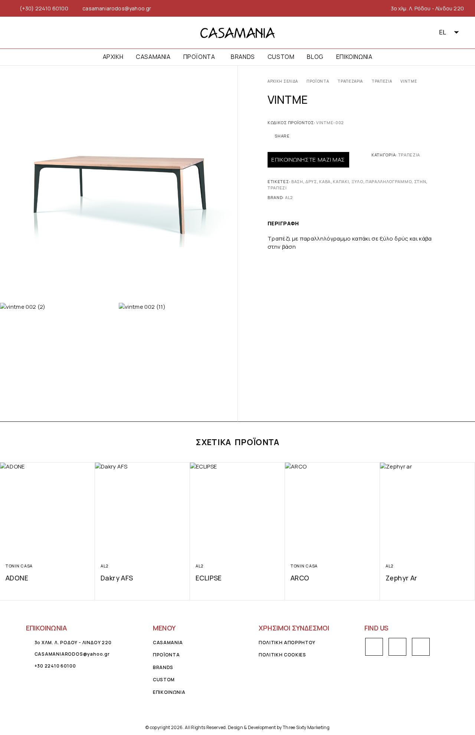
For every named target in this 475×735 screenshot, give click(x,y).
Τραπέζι (277, 188)
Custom (281, 57)
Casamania (153, 57)
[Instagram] (28, 33)
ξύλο (357, 181)
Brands (243, 57)
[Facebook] (14, 33)
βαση (297, 181)
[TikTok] (41, 33)
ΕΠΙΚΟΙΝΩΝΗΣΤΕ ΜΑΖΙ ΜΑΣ (308, 159)
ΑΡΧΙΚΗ (113, 57)
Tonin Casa (19, 566)
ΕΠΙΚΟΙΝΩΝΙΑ (354, 57)
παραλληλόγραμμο (389, 181)
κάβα (325, 181)
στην (420, 181)
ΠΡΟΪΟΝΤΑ (199, 57)
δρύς (311, 181)
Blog (315, 57)
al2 (289, 197)
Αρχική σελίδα (283, 81)
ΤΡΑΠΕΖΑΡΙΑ (350, 81)
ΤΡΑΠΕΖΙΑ (381, 81)
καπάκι (341, 181)
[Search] (423, 32)
